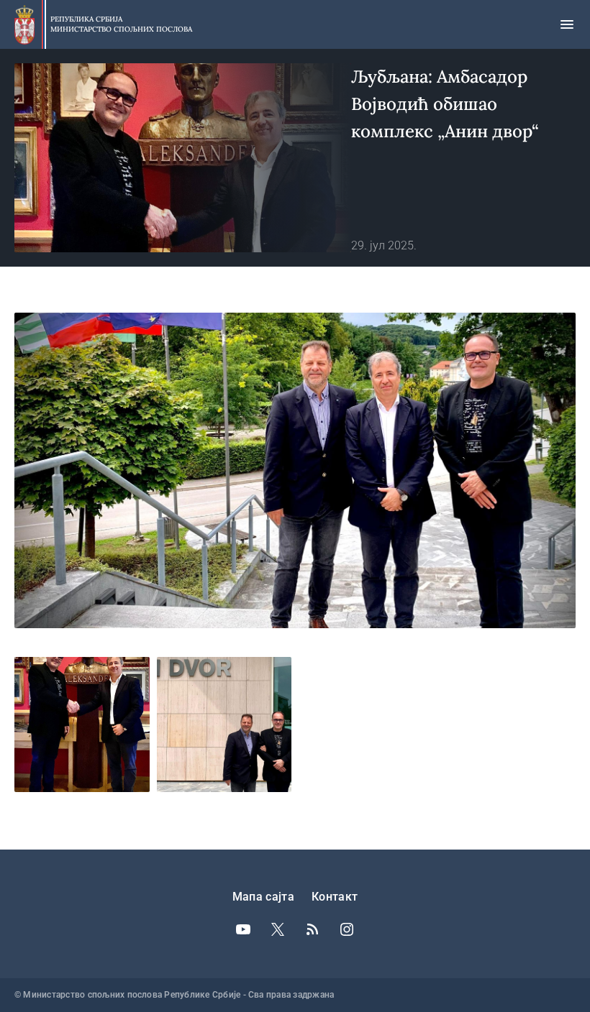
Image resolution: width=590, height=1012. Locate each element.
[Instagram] (346, 929)
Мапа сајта (263, 896)
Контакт (335, 896)
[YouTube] (243, 929)
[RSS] (312, 929)
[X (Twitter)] (277, 929)
